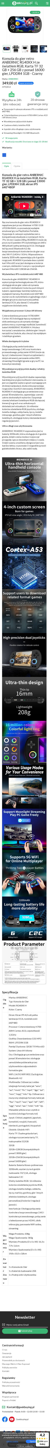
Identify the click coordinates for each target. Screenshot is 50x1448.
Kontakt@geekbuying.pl (20, 1407)
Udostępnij (4, 156)
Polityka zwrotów (9, 1367)
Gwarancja (6, 1353)
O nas (4, 1350)
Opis (6, 166)
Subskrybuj (26, 1330)
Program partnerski (10, 1397)
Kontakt (5, 1371)
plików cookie (12, 1441)
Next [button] (46, 49)
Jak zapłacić (7, 1357)
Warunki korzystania (10, 1386)
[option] (6, 49)
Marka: (10, 79)
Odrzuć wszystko (25, 1446)
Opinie (17, 166)
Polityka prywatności (11, 1382)
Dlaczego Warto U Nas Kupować (16, 1364)
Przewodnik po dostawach (13, 1360)
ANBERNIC (13, 79)
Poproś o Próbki (9, 1400)
